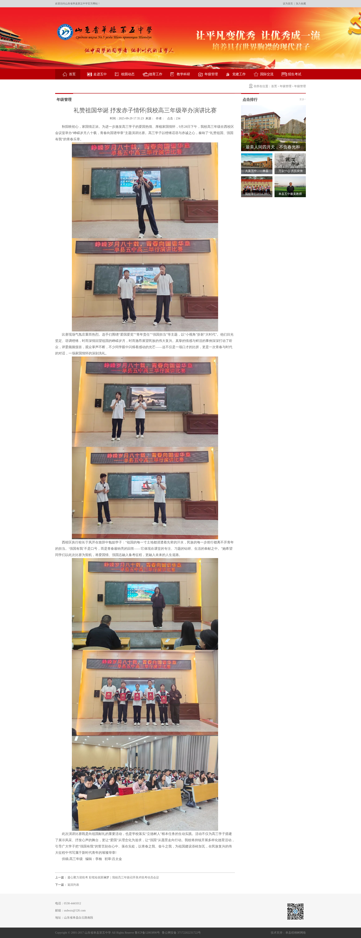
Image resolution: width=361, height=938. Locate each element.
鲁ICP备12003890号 (147, 932)
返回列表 (73, 884)
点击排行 (250, 99)
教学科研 (183, 74)
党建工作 (239, 74)
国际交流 (266, 74)
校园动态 (128, 74)
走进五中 (100, 74)
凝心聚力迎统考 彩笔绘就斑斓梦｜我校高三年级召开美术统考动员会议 (113, 877)
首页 (72, 74)
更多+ (302, 99)
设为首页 (288, 3)
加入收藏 (301, 3)
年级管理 (211, 74)
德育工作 (155, 74)
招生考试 (294, 74)
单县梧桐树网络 (295, 932)
